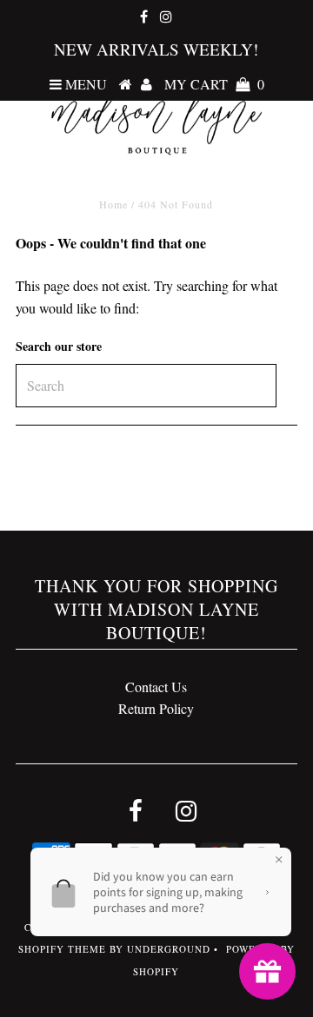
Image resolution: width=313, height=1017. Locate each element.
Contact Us (156, 686)
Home (113, 204)
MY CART (214, 84)
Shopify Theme (62, 948)
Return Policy (156, 708)
